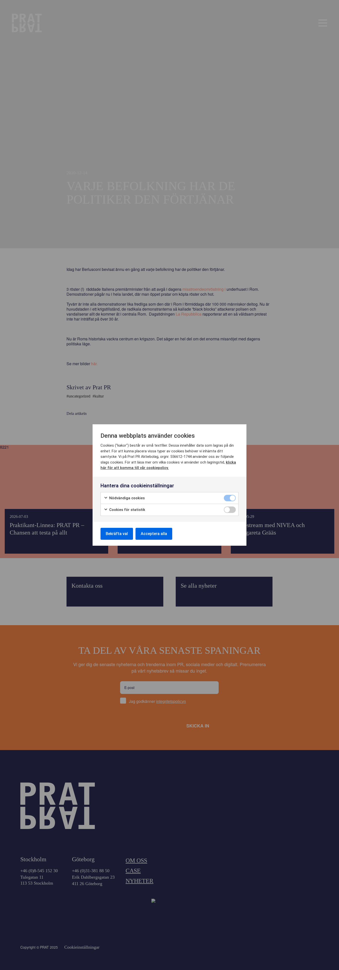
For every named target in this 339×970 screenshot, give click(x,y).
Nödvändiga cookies (126, 498)
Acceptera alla (154, 533)
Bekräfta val (117, 533)
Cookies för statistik (126, 509)
